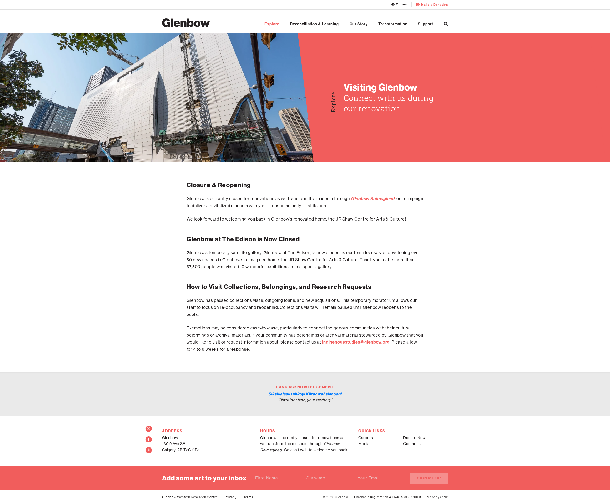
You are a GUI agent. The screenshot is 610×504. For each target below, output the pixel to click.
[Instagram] (149, 450)
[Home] (186, 22)
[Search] (446, 24)
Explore (272, 24)
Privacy (231, 497)
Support (425, 24)
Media (364, 443)
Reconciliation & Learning (314, 24)
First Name (266, 478)
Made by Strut (437, 497)
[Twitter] (149, 429)
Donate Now (414, 437)
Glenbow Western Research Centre (190, 497)
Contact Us (413, 443)
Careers (365, 437)
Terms (249, 497)
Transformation (392, 24)
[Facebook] (149, 439)
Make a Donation (434, 4)
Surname (315, 478)
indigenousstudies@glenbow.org (356, 342)
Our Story (359, 24)
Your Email (369, 478)
